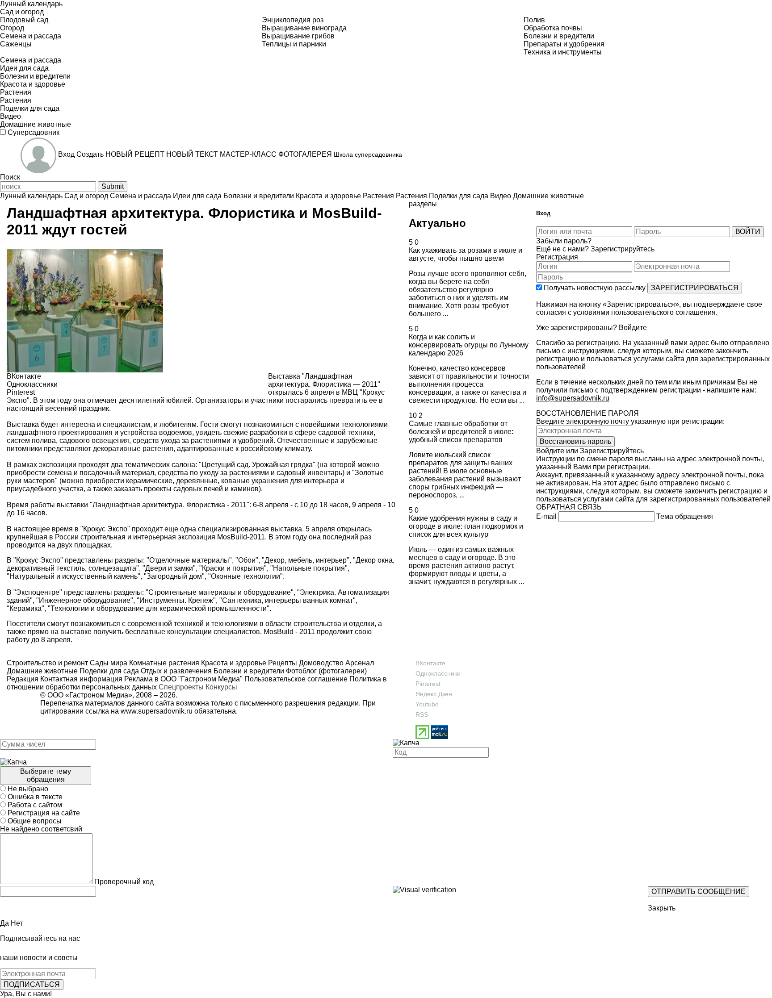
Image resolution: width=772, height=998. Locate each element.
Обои (247, 560)
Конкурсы (221, 687)
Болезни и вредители (248, 671)
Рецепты (281, 663)
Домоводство (320, 663)
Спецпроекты (181, 687)
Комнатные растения (163, 663)
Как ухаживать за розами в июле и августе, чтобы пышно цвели (465, 254)
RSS (421, 714)
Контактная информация (81, 679)
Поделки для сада (108, 671)
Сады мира (107, 663)
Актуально (437, 223)
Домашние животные (42, 671)
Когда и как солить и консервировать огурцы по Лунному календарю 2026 (469, 345)
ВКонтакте (430, 663)
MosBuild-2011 (241, 537)
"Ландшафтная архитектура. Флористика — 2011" (324, 380)
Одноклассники (438, 673)
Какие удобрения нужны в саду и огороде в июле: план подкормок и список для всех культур (466, 526)
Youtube (427, 704)
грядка (302, 464)
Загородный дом (174, 576)
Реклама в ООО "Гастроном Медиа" (183, 679)
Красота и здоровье (232, 663)
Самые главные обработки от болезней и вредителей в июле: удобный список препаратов (461, 431)
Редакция (22, 679)
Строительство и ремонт (47, 663)
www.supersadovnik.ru (157, 711)
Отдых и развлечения (175, 671)
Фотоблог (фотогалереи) (325, 671)
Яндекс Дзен (433, 693)
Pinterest (428, 683)
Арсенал (359, 663)
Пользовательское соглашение (296, 679)
